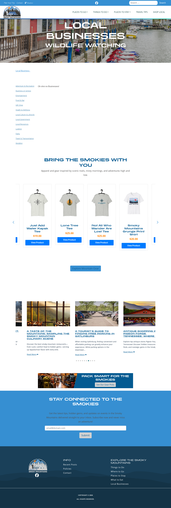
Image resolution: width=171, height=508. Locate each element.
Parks (18, 133)
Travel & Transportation (25, 138)
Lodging (19, 129)
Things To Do (100, 12)
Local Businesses (120, 484)
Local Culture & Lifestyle (25, 114)
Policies (67, 468)
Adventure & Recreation (25, 86)
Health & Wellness (23, 110)
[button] (157, 222)
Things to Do (117, 467)
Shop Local (159, 12)
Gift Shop (19, 105)
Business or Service (23, 91)
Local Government (23, 119)
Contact (20, 3)
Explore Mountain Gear (85, 268)
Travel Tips (142, 12)
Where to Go (117, 471)
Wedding (19, 143)
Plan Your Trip (9, 3)
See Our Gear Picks (105, 384)
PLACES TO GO (79, 12)
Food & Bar (20, 100)
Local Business (23, 70)
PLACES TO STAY (121, 12)
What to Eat (117, 479)
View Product (37, 243)
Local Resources (22, 124)
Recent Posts (70, 464)
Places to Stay (118, 475)
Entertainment (21, 95)
